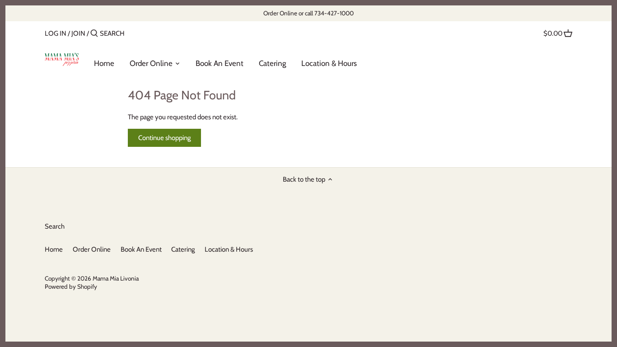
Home (54, 249)
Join (78, 33)
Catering (183, 249)
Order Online (92, 249)
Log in (55, 33)
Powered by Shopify (71, 286)
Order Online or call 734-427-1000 (308, 13)
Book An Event (141, 249)
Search (55, 226)
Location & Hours (229, 249)
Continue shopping (164, 138)
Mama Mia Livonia (116, 278)
